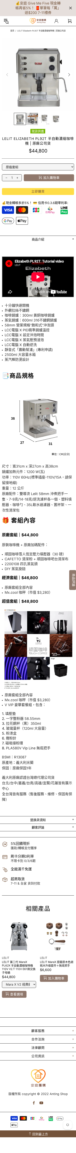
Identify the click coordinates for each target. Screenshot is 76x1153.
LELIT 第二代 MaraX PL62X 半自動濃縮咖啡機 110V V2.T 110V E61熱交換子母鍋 (18, 967)
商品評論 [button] (74, 579)
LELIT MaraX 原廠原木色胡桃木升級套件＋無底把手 (56, 963)
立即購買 (37, 191)
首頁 (12, 30)
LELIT (5, 957)
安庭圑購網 (38, 21)
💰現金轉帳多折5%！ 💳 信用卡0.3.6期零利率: (35, 203)
